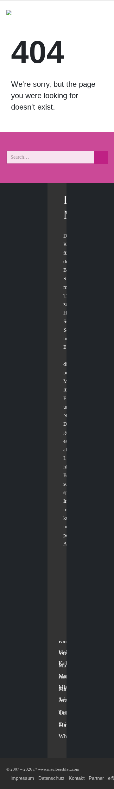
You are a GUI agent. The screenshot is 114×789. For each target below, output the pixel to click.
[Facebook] (65, 582)
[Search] (101, 157)
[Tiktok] (65, 634)
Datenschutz (51, 778)
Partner (96, 778)
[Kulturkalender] (85, 15)
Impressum (22, 778)
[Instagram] (65, 621)
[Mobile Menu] (100, 15)
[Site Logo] (42, 15)
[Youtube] (65, 608)
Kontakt (77, 778)
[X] (65, 595)
